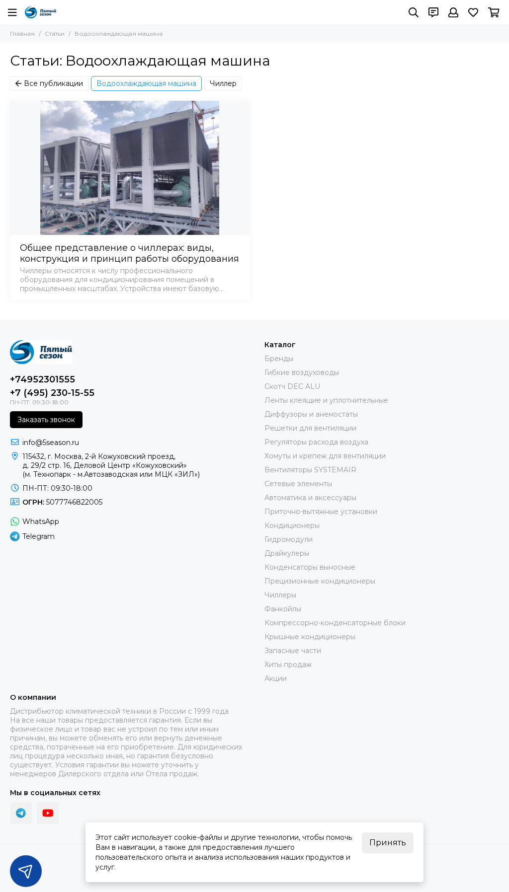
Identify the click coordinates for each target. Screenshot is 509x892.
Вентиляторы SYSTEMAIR (310, 469)
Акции (275, 678)
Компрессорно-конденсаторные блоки (335, 622)
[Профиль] (453, 12)
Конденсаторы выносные (309, 567)
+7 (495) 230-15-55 (52, 392)
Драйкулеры (286, 553)
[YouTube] (48, 813)
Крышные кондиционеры (309, 636)
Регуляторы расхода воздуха (316, 442)
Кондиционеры (292, 525)
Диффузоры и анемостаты (311, 414)
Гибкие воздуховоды (301, 372)
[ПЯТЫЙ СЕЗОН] (40, 12)
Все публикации (53, 83)
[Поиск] (414, 12)
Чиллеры (280, 595)
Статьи (55, 33)
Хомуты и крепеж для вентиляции (325, 455)
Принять (387, 842)
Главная (22, 33)
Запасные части (292, 650)
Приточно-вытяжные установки (320, 511)
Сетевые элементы (298, 483)
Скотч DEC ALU (292, 386)
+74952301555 (42, 379)
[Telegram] (21, 813)
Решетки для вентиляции (310, 428)
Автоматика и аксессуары (310, 497)
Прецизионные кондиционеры (319, 581)
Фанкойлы (282, 608)
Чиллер (223, 83)
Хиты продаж (288, 664)
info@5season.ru (50, 442)
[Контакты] (433, 12)
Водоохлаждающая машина (146, 83)
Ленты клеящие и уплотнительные (326, 400)
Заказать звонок (46, 419)
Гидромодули (288, 539)
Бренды (278, 358)
